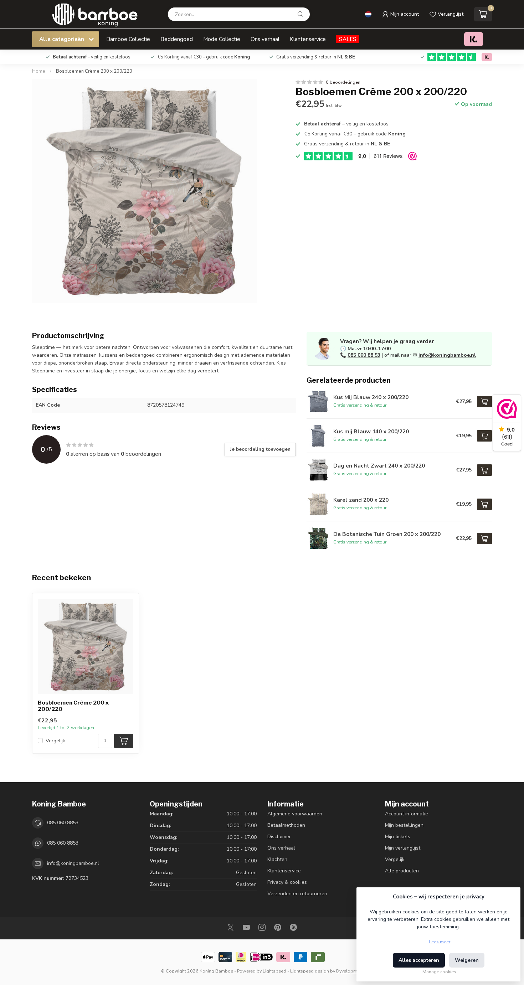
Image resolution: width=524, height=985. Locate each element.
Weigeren (467, 960)
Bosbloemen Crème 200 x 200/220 (94, 71)
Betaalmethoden (286, 825)
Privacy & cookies (287, 882)
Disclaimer (279, 836)
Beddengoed (176, 39)
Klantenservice (308, 39)
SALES (347, 39)
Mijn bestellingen (404, 825)
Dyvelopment (350, 971)
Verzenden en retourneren (297, 893)
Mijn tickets (397, 836)
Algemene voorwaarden (294, 813)
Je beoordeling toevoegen (260, 449)
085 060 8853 (62, 822)
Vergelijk (55, 740)
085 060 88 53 (364, 355)
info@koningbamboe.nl (447, 355)
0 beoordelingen (343, 82)
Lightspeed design (309, 971)
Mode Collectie (221, 39)
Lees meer (439, 942)
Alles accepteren (419, 960)
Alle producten (402, 870)
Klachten (277, 859)
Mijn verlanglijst (402, 848)
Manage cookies (439, 972)
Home (38, 71)
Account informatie (406, 813)
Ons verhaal (265, 39)
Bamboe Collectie (128, 39)
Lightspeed (274, 971)
